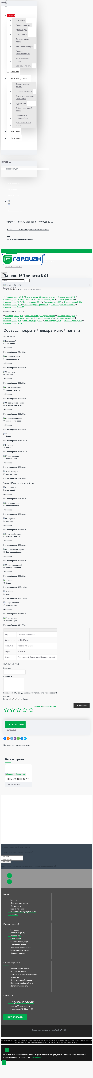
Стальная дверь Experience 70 (36, 305)
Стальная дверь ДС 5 (65, 300)
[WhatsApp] (18, 738)
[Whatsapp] (9, 881)
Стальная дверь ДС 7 (12, 302)
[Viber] (15, 738)
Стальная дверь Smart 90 (13, 307)
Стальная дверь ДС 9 (52, 302)
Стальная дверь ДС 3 (66, 297)
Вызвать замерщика (14, 1017)
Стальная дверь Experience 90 (63, 305)
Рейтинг (6, 696)
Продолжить (81, 705)
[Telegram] (11, 738)
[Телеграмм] (9, 875)
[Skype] (25, 738)
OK (6, 1049)
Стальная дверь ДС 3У (45, 300)
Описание (13, 289)
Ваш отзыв (7, 677)
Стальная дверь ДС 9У (73, 302)
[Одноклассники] (8, 738)
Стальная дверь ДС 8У (32, 302)
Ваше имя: (7, 668)
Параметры (25, 289)
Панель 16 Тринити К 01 (13, 267)
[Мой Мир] (21, 738)
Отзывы (37, 289)
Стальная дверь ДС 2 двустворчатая (40, 297)
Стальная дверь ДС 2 (14, 297)
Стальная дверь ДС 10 (12, 305)
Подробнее (36, 1057)
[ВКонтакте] (4, 738)
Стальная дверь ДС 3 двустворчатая (18, 300)
